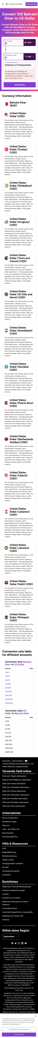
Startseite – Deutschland (12, 761)
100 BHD (8, 684)
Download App (31, 4)
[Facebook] (12, 943)
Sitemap (5, 919)
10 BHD (7, 676)
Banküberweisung (9, 856)
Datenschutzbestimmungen (13, 890)
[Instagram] (19, 943)
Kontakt (5, 867)
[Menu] (2, 4)
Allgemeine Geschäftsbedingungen (16, 886)
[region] (19, 1025)
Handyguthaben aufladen (12, 863)
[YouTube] (25, 943)
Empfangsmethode (11, 62)
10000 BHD (9, 699)
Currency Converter (16, 4)
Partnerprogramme (10, 836)
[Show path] (26, 761)
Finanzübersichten (9, 908)
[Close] (36, 1016)
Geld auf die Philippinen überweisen (16, 780)
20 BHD (7, 680)
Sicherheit (6, 875)
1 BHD (7, 672)
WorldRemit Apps (9, 821)
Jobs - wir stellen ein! (10, 829)
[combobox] (20, 64)
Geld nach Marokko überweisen (15, 798)
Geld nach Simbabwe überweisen (15, 787)
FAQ (4, 848)
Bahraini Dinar (22, 713)
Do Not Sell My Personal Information (19, 1029)
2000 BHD (8, 695)
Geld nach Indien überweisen (14, 783)
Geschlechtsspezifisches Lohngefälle (17, 912)
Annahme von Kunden (11, 898)
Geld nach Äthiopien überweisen (15, 802)
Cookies (5, 894)
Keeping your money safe (12, 916)
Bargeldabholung (9, 852)
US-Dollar (19, 664)
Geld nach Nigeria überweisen (14, 776)
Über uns (5, 825)
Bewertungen (7, 833)
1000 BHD (8, 691)
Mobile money (8, 860)
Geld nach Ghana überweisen (14, 791)
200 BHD (8, 688)
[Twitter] (15, 943)
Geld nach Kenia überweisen (13, 806)
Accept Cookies (19, 1034)
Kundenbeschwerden (11, 871)
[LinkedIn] (22, 943)
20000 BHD (9, 703)
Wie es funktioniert (10, 818)
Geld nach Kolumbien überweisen (15, 795)
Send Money (19, 85)
